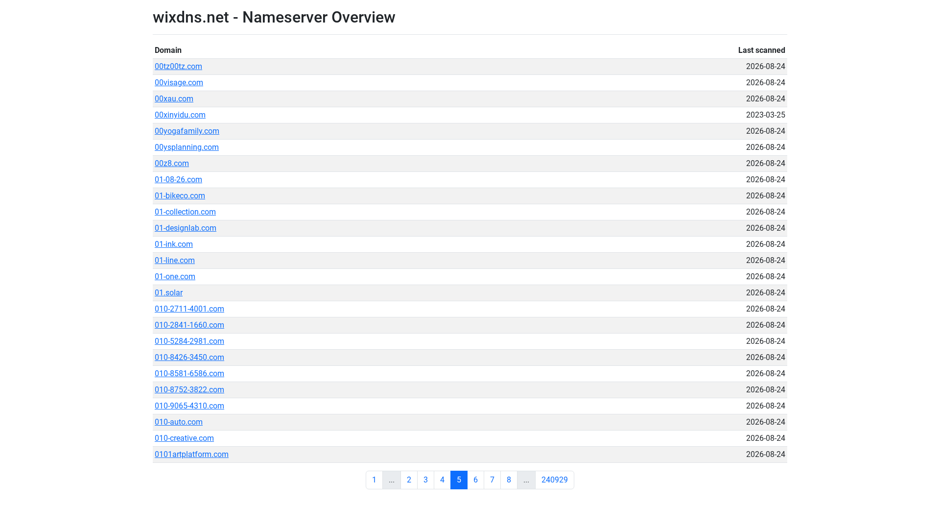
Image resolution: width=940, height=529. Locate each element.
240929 (554, 479)
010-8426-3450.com (189, 357)
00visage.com (179, 82)
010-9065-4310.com (189, 405)
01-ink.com (174, 244)
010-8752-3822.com (189, 389)
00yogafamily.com (187, 131)
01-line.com (175, 260)
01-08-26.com (178, 179)
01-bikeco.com (180, 195)
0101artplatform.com (192, 454)
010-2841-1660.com (189, 325)
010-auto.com (179, 422)
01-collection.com (185, 211)
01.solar (169, 292)
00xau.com (174, 98)
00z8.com (172, 163)
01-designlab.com (185, 228)
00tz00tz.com (178, 66)
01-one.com (175, 276)
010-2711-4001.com (189, 308)
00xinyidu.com (180, 115)
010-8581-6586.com (189, 373)
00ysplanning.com (187, 147)
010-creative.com (184, 438)
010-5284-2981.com (189, 341)
